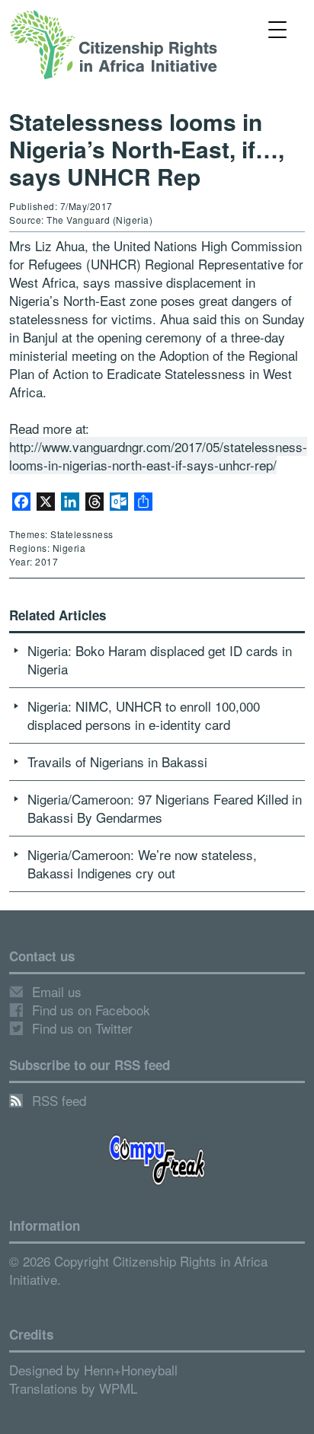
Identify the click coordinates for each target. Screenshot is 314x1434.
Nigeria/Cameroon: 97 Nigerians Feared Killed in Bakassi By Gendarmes (164, 808)
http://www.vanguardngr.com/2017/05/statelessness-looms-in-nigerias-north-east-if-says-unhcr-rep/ (158, 455)
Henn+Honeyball (131, 1369)
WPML (118, 1387)
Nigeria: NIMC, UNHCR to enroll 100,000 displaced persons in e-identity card (143, 715)
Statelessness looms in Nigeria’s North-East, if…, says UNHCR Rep (146, 149)
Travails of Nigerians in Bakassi (117, 761)
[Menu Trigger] (277, 28)
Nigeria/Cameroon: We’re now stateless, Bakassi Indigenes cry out (142, 863)
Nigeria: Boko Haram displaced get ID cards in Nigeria (159, 659)
